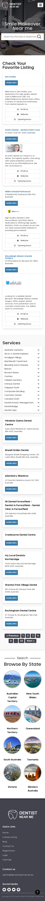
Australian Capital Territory (12, 697)
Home (5, 833)
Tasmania (32, 760)
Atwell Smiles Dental (16, 450)
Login (5, 855)
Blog (4, 842)
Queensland (33, 729)
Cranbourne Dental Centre (20, 535)
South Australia (12, 760)
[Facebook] (4, 889)
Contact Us (8, 846)
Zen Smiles (10, 77)
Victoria (12, 787)
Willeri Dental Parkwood (17, 192)
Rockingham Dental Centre (20, 611)
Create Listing (9, 837)
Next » (30, 641)
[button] (11, 437)
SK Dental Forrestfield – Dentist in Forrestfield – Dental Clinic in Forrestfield (22, 505)
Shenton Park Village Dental (21, 585)
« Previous (12, 636)
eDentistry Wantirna (16, 476)
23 (21, 641)
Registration (8, 851)
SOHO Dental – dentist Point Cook (22, 130)
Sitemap (6, 860)
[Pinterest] (9, 889)
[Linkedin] (18, 889)
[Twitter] (14, 889)
